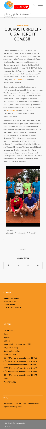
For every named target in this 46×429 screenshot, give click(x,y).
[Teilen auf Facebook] (8, 265)
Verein (6, 378)
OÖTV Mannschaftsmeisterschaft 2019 (20, 361)
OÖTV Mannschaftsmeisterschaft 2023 (20, 371)
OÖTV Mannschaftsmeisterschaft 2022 (20, 368)
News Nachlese (9, 354)
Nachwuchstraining (11, 351)
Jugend (6, 337)
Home (5, 334)
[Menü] (39, 5)
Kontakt (6, 341)
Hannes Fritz (12, 110)
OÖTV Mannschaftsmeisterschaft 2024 (20, 375)
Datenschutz (8, 330)
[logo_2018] (19, 5)
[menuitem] (33, 5)
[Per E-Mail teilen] (37, 265)
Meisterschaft (23, 25)
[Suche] (33, 5)
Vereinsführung (9, 382)
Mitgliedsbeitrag (10, 347)
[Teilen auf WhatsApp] (28, 265)
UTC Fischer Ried (19, 80)
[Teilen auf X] (18, 265)
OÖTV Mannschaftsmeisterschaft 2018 (20, 358)
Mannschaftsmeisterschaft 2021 (17, 344)
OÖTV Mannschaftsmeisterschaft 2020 (20, 365)
